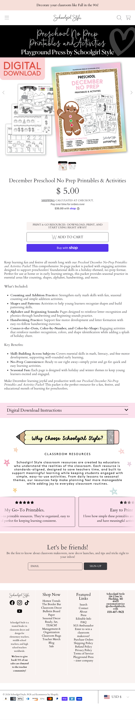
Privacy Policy (83, 650)
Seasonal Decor (51, 618)
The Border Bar (51, 604)
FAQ (83, 622)
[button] (6, 18)
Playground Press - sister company (83, 658)
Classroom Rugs (51, 636)
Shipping (48, 200)
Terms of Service (83, 653)
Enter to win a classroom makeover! (83, 632)
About (83, 612)
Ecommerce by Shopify (47, 694)
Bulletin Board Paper (51, 613)
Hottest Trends (51, 601)
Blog (51, 643)
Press (83, 615)
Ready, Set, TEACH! (51, 623)
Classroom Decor (51, 608)
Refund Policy (83, 646)
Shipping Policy (83, 643)
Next (131, 92)
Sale (51, 646)
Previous (3, 92)
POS (29, 694)
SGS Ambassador (83, 625)
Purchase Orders (83, 640)
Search (83, 605)
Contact (83, 608)
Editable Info (83, 618)
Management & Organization (51, 630)
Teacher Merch (51, 639)
